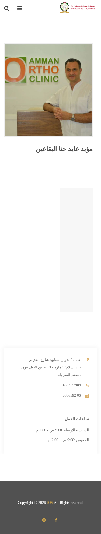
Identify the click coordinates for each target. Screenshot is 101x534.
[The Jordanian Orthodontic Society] (78, 8)
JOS (50, 503)
